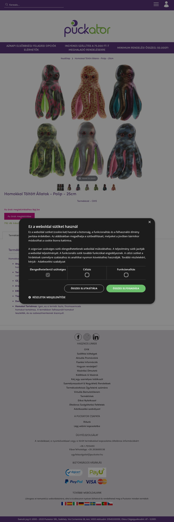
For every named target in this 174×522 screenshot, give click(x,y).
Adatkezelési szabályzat (51, 261)
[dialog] (87, 261)
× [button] (149, 222)
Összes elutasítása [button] (84, 288)
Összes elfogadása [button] (126, 288)
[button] (46, 297)
